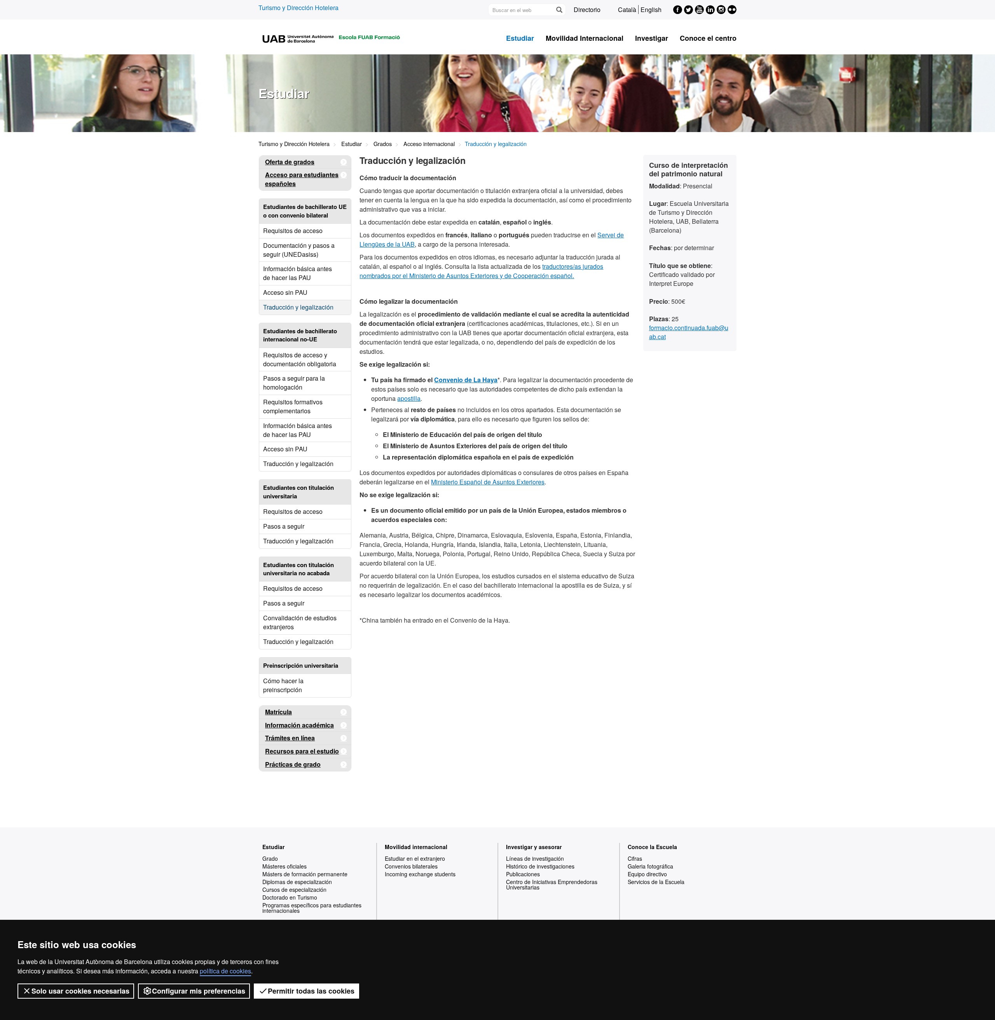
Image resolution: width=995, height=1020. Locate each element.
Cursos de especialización (294, 889)
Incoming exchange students (420, 874)
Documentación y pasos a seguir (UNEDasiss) (299, 250)
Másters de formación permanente (304, 874)
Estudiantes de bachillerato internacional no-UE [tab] (300, 335)
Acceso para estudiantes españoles (302, 179)
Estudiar (520, 38)
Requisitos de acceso (293, 230)
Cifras (635, 858)
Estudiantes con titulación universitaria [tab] (298, 491)
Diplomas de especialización (297, 882)
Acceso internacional (429, 143)
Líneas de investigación (535, 858)
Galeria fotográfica (650, 866)
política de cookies (225, 970)
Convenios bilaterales (411, 866)
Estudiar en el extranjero (415, 858)
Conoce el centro (708, 38)
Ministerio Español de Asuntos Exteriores (488, 481)
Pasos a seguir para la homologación (294, 383)
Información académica (299, 725)
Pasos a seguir (283, 526)
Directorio (587, 9)
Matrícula (278, 711)
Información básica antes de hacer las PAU (297, 273)
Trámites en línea (290, 737)
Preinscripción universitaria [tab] (300, 665)
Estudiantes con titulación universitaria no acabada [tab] (298, 568)
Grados (383, 143)
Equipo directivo (647, 874)
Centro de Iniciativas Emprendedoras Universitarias (551, 884)
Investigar (651, 38)
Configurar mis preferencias (198, 991)
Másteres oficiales (284, 866)
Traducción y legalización (298, 307)
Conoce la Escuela (652, 847)
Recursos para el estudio (302, 751)
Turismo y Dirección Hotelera (298, 7)
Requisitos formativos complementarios (293, 406)
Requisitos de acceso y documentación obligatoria (299, 359)
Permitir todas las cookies (311, 991)
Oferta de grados (289, 161)
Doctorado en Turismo (289, 897)
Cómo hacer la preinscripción (283, 685)
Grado (270, 858)
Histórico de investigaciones (540, 866)
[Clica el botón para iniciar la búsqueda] (559, 9)
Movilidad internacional (416, 847)
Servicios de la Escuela (656, 882)
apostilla (409, 398)
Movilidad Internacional (584, 38)
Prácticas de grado (293, 764)
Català (627, 9)
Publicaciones (523, 874)
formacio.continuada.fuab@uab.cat (688, 332)
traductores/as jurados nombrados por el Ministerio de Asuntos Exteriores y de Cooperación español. (481, 271)
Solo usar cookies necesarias (80, 991)
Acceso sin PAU (285, 292)
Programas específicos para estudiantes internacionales (311, 907)
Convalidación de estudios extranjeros (300, 622)
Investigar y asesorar (534, 847)
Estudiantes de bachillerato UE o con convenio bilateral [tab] (305, 210)
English (651, 9)
